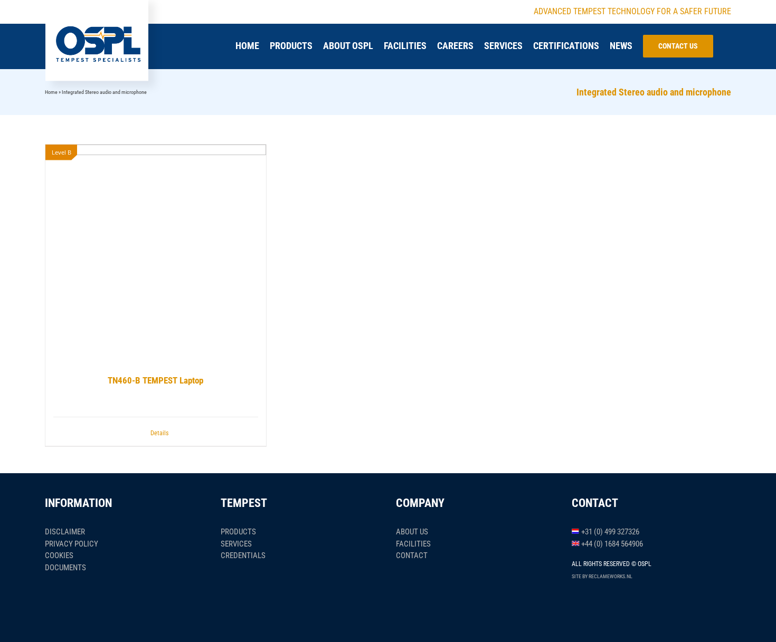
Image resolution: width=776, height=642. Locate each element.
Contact (412, 555)
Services (236, 544)
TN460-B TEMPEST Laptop (155, 380)
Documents (65, 567)
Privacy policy (71, 544)
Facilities (413, 544)
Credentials (243, 555)
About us (412, 531)
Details (159, 433)
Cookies (59, 555)
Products (238, 531)
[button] (727, 46)
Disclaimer (65, 531)
